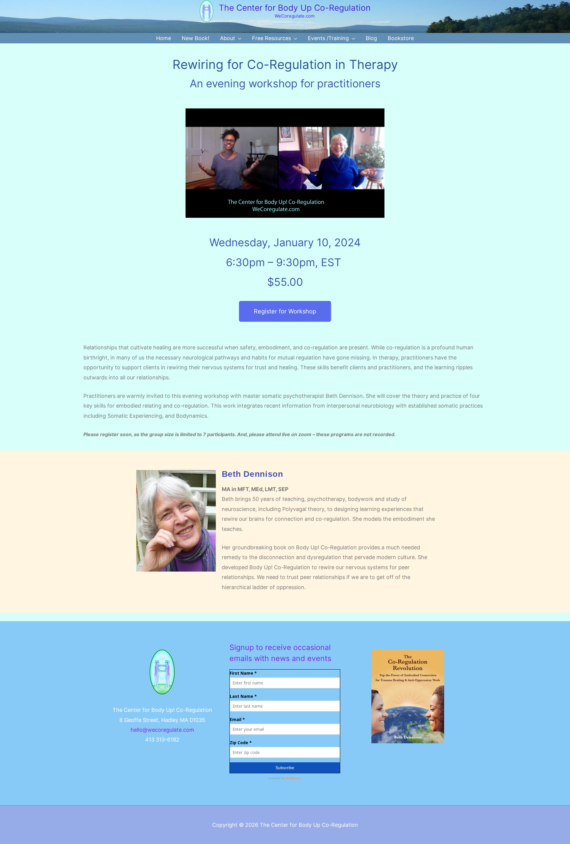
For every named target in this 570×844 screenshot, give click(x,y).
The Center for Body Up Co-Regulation (294, 8)
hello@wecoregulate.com (162, 730)
